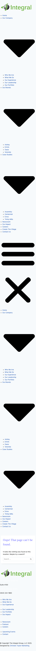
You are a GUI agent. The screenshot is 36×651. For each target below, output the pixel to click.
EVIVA (7, 147)
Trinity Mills (9, 219)
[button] (18, 272)
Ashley (7, 145)
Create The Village (9, 229)
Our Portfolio (9, 85)
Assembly (8, 212)
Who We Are (9, 75)
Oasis (7, 150)
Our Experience (10, 80)
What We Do (9, 77)
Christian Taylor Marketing (19, 646)
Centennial (9, 214)
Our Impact (6, 224)
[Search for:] (18, 559)
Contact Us (6, 232)
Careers (5, 227)
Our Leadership (10, 82)
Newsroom (6, 222)
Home (4, 15)
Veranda (8, 152)
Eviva (7, 217)
